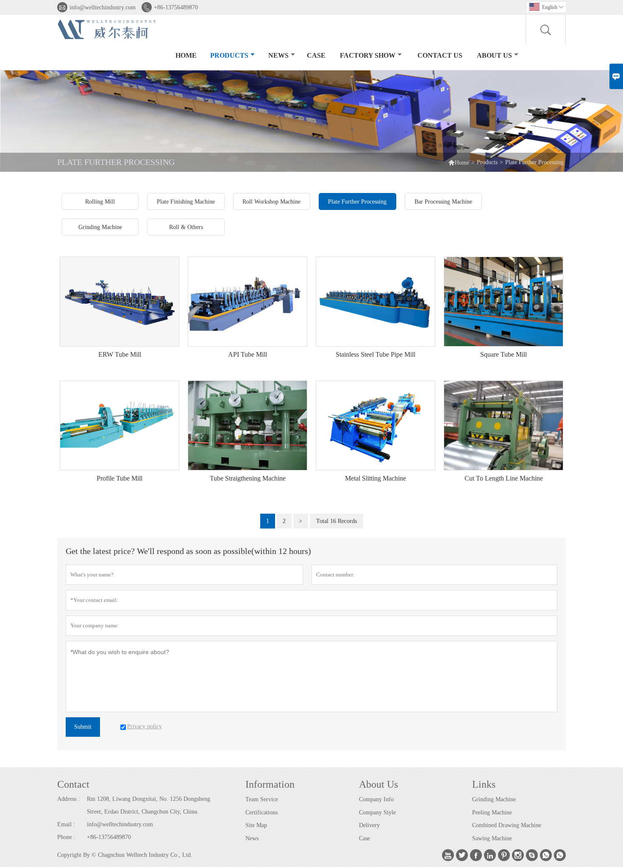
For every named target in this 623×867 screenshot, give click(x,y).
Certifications (261, 812)
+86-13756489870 (176, 7)
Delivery (369, 825)
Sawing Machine (492, 838)
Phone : (66, 837)
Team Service (261, 799)
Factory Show (367, 55)
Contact (73, 784)
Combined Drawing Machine (506, 825)
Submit (83, 727)
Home (186, 55)
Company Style (377, 812)
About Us (494, 55)
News (278, 55)
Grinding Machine (494, 799)
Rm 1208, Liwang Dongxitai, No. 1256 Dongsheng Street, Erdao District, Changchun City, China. (148, 805)
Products (229, 55)
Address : (68, 799)
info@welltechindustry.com (103, 7)
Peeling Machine (492, 812)
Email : (66, 824)
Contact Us (439, 55)
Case (316, 55)
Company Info (376, 799)
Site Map (256, 825)
